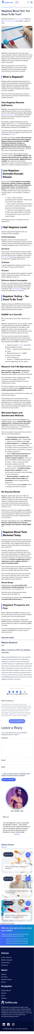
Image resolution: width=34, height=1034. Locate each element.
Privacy (3, 982)
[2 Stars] (13, 692)
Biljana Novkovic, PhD (7, 21)
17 (19, 427)
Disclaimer (4, 965)
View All (4, 847)
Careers (3, 993)
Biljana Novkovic (9, 642)
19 (23, 464)
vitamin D (16, 124)
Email (3, 767)
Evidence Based (16, 7)
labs (16, 2)
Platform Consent (6, 960)
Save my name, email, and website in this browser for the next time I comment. (15, 775)
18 (21, 427)
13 (23, 290)
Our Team (4, 977)
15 (18, 357)
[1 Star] (9, 692)
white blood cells (9, 115)
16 (23, 390)
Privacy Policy (5, 962)
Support (3, 974)
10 (7, 257)
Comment (5, 738)
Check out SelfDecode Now (17, 941)
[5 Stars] (24, 692)
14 (19, 353)
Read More (17, 834)
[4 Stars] (21, 692)
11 (8, 257)
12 (17, 277)
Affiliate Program (6, 979)
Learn (3, 996)
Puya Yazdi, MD (19, 19)
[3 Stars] (17, 692)
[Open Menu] (31, 2)
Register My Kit (6, 990)
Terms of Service (6, 957)
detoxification (16, 289)
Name (3, 760)
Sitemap (3, 998)
